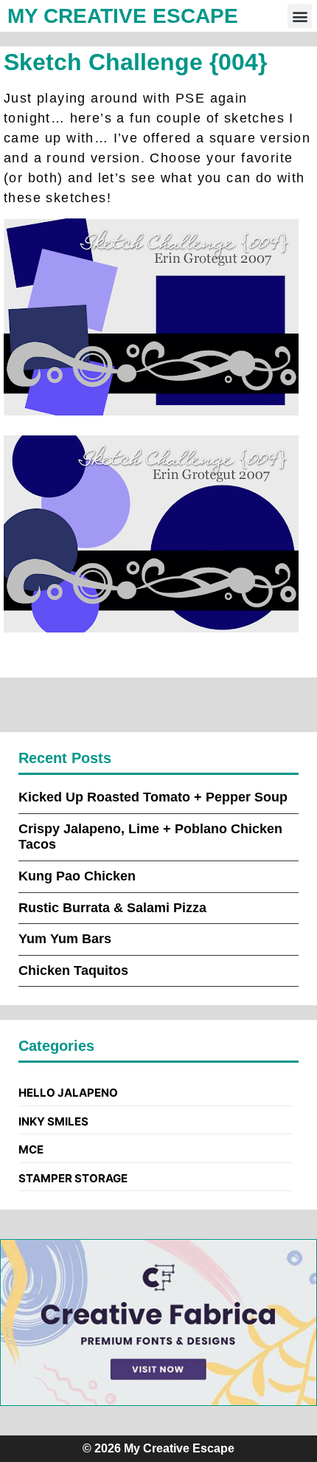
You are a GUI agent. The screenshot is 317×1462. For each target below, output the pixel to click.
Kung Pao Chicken (77, 876)
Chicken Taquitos (73, 970)
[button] (300, 16)
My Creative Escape (122, 15)
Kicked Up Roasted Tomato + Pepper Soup (153, 797)
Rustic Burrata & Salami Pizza (112, 907)
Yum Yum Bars (64, 938)
